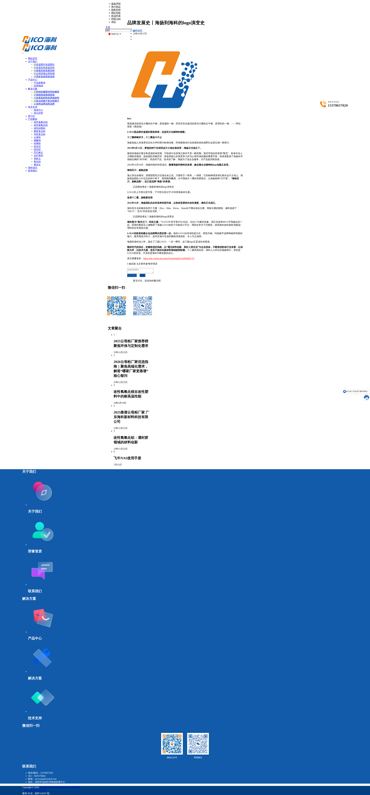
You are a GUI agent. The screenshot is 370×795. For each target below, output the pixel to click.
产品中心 (32, 79)
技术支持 (32, 107)
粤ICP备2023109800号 (36, 790)
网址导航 (116, 13)
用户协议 (116, 6)
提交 (142, 275)
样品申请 (116, 16)
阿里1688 (116, 19)
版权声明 (116, 3)
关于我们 (32, 61)
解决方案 (32, 89)
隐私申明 (116, 10)
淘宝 (113, 22)
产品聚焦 (32, 119)
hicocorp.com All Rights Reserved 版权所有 (60, 787)
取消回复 (132, 275)
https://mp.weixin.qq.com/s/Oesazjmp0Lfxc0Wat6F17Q (168, 258)
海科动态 (137, 30)
